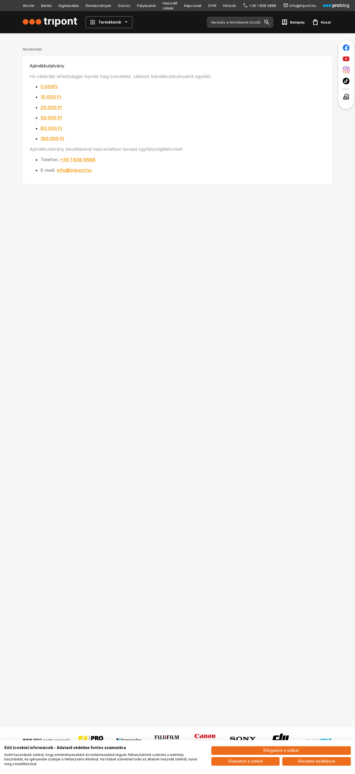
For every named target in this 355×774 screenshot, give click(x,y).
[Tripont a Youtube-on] (346, 59)
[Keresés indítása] (266, 22)
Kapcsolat (192, 5)
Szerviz (124, 5)
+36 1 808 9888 (262, 5)
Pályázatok (146, 5)
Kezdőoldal (32, 49)
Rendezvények (98, 5)
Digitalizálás (69, 5)
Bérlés (46, 5)
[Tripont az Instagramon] (346, 70)
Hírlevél (229, 5)
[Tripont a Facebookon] (346, 47)
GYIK (212, 5)
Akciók (28, 5)
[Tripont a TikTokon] (346, 81)
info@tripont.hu (303, 5)
